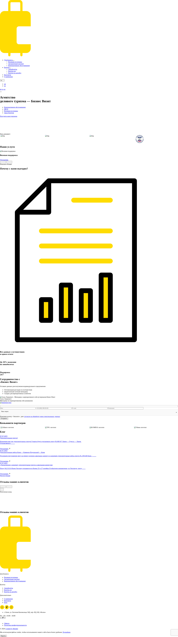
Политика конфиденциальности (15, 625)
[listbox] (89, 412)
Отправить (4, 418)
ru (2, 89)
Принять (3, 636)
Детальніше (4, 160)
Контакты (7, 75)
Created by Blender (11, 629)
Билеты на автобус (14, 73)
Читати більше (5, 476)
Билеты (6, 67)
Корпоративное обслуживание (19, 65)
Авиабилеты (12, 69)
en (5, 86)
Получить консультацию (8, 116)
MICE (6, 109)
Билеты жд (12, 71)
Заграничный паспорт (16, 64)
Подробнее (66, 632)
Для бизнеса (8, 60)
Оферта (6, 623)
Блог (5, 602)
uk (5, 84)
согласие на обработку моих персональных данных (42, 416)
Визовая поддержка (15, 62)
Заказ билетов (9, 113)
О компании (8, 77)
